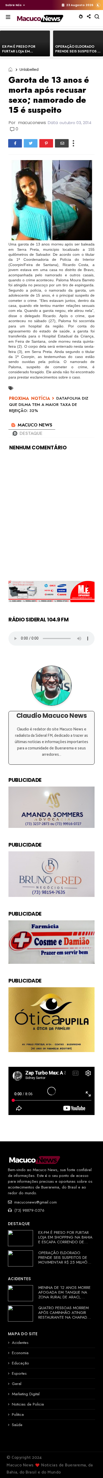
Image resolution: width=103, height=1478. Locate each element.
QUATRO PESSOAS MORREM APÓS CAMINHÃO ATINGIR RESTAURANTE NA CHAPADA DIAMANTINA (64, 1315)
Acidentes (20, 1343)
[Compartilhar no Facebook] (15, 143)
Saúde (17, 1425)
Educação (20, 1363)
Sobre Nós (13, 5)
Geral (16, 1384)
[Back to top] (90, 1465)
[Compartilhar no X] (31, 143)
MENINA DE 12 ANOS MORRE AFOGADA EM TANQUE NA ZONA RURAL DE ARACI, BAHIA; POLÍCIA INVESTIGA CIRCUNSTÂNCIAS (64, 1297)
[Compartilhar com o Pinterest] (46, 143)
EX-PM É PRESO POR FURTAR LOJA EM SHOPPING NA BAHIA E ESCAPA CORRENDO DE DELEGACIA (65, 1240)
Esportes (19, 1373)
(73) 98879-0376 (28, 1210)
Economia (20, 1353)
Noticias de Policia (28, 1404)
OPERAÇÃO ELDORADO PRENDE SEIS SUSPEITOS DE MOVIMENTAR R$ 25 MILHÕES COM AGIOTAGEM (65, 1260)
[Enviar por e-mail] (62, 143)
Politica (18, 1414)
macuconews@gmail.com (35, 1202)
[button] (14, 5)
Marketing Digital (26, 1394)
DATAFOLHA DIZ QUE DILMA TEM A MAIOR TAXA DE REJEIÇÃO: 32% (48, 404)
